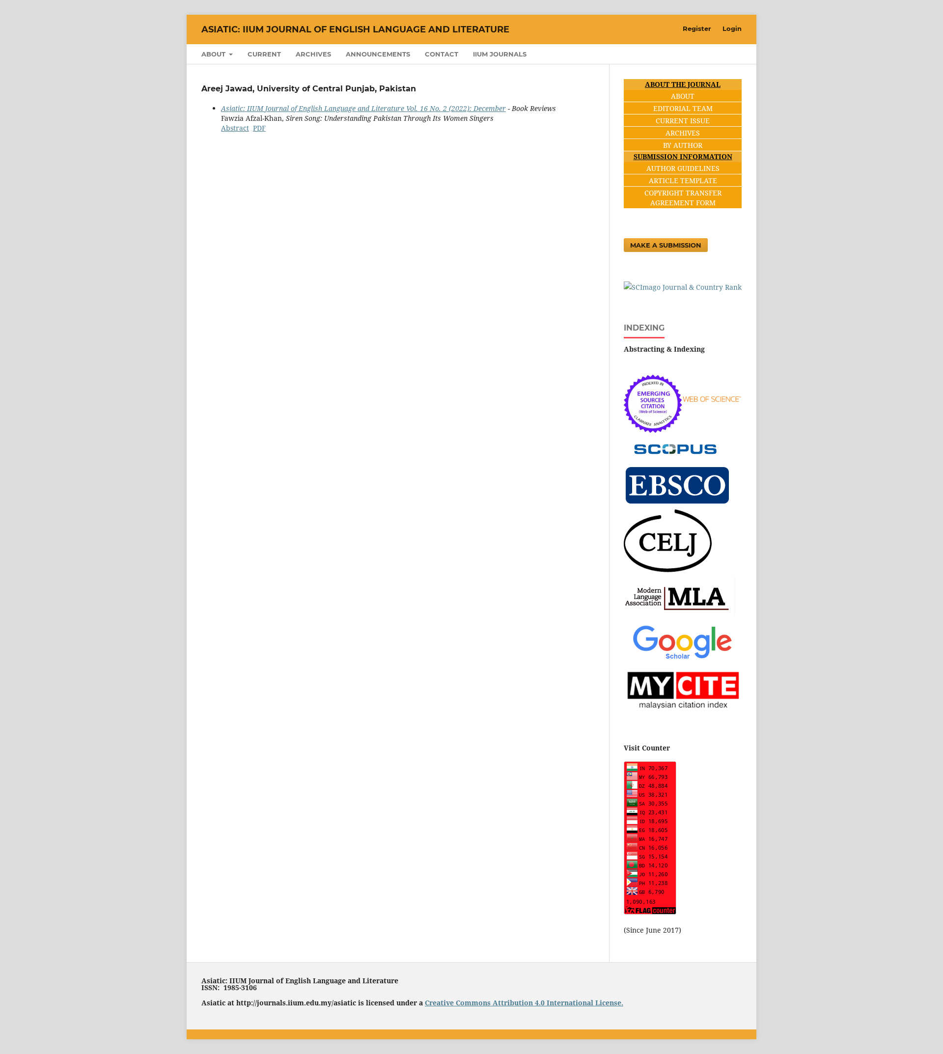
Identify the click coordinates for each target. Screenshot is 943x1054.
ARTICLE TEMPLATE (683, 180)
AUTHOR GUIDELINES (683, 168)
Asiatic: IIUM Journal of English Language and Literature (355, 29)
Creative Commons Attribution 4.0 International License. (524, 1002)
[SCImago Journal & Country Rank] (683, 287)
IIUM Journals (500, 54)
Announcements (378, 54)
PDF (259, 128)
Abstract (235, 128)
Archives (313, 54)
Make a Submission (665, 245)
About (214, 54)
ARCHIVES (683, 133)
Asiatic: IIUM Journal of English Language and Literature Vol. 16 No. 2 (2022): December (363, 108)
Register (697, 28)
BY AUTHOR (682, 145)
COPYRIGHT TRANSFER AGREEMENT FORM (682, 197)
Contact (441, 54)
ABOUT (682, 96)
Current (264, 54)
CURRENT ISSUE (683, 120)
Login (732, 28)
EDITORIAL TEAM (683, 108)
